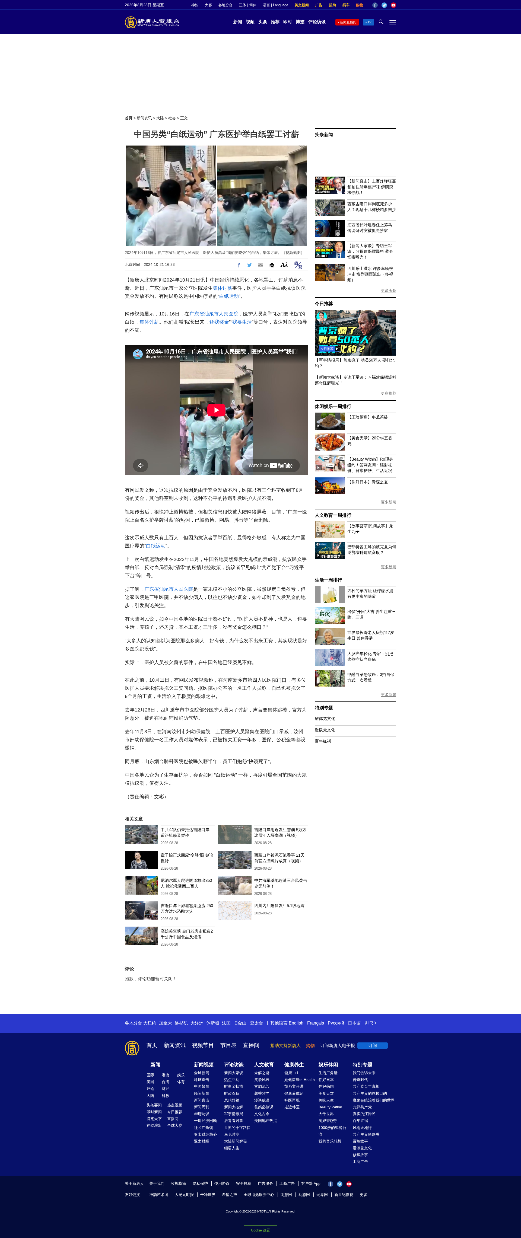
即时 (287, 22)
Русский (336, 1023)
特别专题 (324, 707)
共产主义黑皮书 (366, 1134)
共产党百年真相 (366, 1086)
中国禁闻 (201, 1086)
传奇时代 (360, 1079)
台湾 (165, 1082)
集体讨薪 (222, 288)
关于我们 (156, 1183)
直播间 (251, 1045)
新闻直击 (201, 1100)
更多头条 (388, 290)
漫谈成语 (261, 1100)
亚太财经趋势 (205, 1134)
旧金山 (239, 1023)
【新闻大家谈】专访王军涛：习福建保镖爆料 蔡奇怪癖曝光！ (370, 251)
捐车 (346, 5)
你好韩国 (326, 1086)
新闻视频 (204, 1064)
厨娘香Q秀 (328, 1120)
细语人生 (231, 1148)
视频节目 (203, 1045)
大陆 (160, 118)
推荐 (275, 22)
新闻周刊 (201, 1107)
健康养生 (294, 1064)
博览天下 (154, 1118)
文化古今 (261, 1114)
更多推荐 (388, 393)
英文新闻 (302, 5)
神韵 (194, 5)
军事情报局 (233, 1114)
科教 (165, 1095)
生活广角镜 (328, 1073)
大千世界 (326, 1114)
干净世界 (207, 1194)
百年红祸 (323, 741)
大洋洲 (197, 1023)
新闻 (237, 22)
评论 (150, 1088)
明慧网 (286, 1194)
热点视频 (174, 1105)
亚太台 (256, 1023)
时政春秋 (231, 1093)
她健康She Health (299, 1079)
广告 (318, 5)
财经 (165, 1088)
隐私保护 (200, 1183)
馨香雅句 (261, 1093)
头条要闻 (154, 1105)
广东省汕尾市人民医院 (213, 314)
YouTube (393, 5)
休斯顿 (212, 1023)
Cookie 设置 (260, 1230)
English (296, 1023)
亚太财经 (201, 1141)
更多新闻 (388, 502)
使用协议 (222, 1183)
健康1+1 (291, 1073)
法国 (226, 1023)
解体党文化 (325, 718)
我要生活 (242, 322)
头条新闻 (324, 134)
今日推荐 (324, 303)
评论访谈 (317, 22)
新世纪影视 (343, 1194)
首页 (128, 118)
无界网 (322, 1194)
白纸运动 (229, 296)
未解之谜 (261, 1073)
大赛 (208, 5)
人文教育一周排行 (333, 515)
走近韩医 (292, 1107)
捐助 (332, 5)
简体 (252, 5)
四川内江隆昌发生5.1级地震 (279, 905)
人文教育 (264, 1064)
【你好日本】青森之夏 (367, 482)
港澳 (165, 1075)
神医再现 (292, 1100)
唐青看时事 (233, 1120)
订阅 (372, 1045)
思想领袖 (231, 1100)
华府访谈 (201, 1114)
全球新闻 (201, 1073)
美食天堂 (326, 1093)
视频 (250, 22)
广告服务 (265, 1183)
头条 (262, 22)
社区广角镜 (203, 1127)
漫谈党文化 (325, 730)
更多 (363, 1194)
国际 (150, 1075)
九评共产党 (362, 1107)
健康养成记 (293, 1093)
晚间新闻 (201, 1093)
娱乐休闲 (328, 1064)
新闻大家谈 (233, 1073)
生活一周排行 (328, 580)
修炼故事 (360, 1155)
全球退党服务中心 (259, 1194)
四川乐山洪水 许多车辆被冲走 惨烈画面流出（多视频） (370, 274)
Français (315, 1023)
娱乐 (181, 1075)
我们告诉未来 (364, 1073)
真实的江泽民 (364, 1114)
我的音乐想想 (330, 1141)
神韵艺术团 (158, 1194)
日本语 (354, 1023)
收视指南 (178, 1183)
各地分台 (225, 5)
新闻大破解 (233, 1107)
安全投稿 (243, 1183)
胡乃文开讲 (293, 1086)
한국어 (371, 1023)
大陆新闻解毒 (235, 1141)
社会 (172, 118)
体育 (181, 1082)
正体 (242, 5)
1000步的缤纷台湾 (332, 1131)
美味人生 (326, 1100)
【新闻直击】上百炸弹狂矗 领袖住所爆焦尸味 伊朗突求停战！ (371, 187)
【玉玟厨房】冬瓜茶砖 (367, 417)
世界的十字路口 (237, 1127)
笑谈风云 (261, 1079)
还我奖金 (219, 322)
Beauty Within (330, 1107)
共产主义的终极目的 (370, 1093)
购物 (359, 5)
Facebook (375, 5)
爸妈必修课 (263, 1107)
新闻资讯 (144, 118)
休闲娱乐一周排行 (333, 406)
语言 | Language (275, 5)
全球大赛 (174, 1125)
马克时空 (231, 1134)
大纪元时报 (184, 1194)
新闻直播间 (348, 22)
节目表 (228, 1045)
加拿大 (165, 1023)
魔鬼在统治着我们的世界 (374, 1100)
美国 (150, 1082)
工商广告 (360, 1161)
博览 (300, 22)
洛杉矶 (181, 1023)
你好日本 (326, 1079)
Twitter (384, 5)
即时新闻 (154, 1112)
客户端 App (310, 1183)
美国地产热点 (265, 1120)
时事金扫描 (233, 1086)
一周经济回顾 (205, 1120)
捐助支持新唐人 (285, 1045)
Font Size (284, 264)
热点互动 (231, 1079)
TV (369, 22)
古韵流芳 (261, 1086)
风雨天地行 (362, 1127)
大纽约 (149, 1023)
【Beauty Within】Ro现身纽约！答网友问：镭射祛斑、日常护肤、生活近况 (370, 465)
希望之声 (229, 1194)
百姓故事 (360, 1141)
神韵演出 (154, 1125)
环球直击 (201, 1079)
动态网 (304, 1194)
